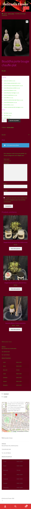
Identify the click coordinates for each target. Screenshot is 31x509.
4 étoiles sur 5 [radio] (8, 160)
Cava (7, 118)
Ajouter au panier (14, 120)
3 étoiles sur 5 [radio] (7, 160)
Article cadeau (11, 13)
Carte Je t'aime (9, 80)
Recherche (15, 506)
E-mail (6, 190)
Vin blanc (8, 113)
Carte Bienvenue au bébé (12, 88)
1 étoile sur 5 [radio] (4, 160)
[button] (27, 21)
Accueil (5, 13)
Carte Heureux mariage (11, 93)
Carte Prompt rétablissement (13, 85)
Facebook (6, 394)
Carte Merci (8, 97)
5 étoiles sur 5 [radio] (10, 160)
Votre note (7, 159)
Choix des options (15, 248)
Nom (5, 183)
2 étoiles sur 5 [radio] (5, 160)
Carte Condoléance (10, 95)
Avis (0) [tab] (3, 135)
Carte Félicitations (10, 102)
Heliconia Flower (15, 4)
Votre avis (6, 163)
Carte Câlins (8, 105)
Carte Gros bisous (10, 90)
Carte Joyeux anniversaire (12, 83)
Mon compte (5, 506)
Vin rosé (7, 115)
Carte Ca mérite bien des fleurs (13, 100)
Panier (24, 505)
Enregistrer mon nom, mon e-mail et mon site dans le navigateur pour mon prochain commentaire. (15, 199)
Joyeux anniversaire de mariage (13, 107)
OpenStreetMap (21, 431)
